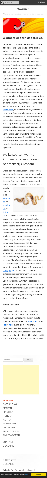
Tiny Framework (17, 470)
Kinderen (8, 411)
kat (4, 324)
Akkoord (38, 474)
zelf (36, 321)
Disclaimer (9, 445)
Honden (7, 415)
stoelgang (9, 270)
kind (30, 321)
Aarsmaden (9, 423)
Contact (8, 441)
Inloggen (30, 470)
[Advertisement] (21, 379)
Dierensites (9, 460)
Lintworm (9, 427)
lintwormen (8, 109)
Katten (7, 419)
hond (11, 324)
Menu (43, 2)
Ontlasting (10, 404)
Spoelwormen (11, 431)
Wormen (23, 9)
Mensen (7, 408)
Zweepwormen (11, 435)
